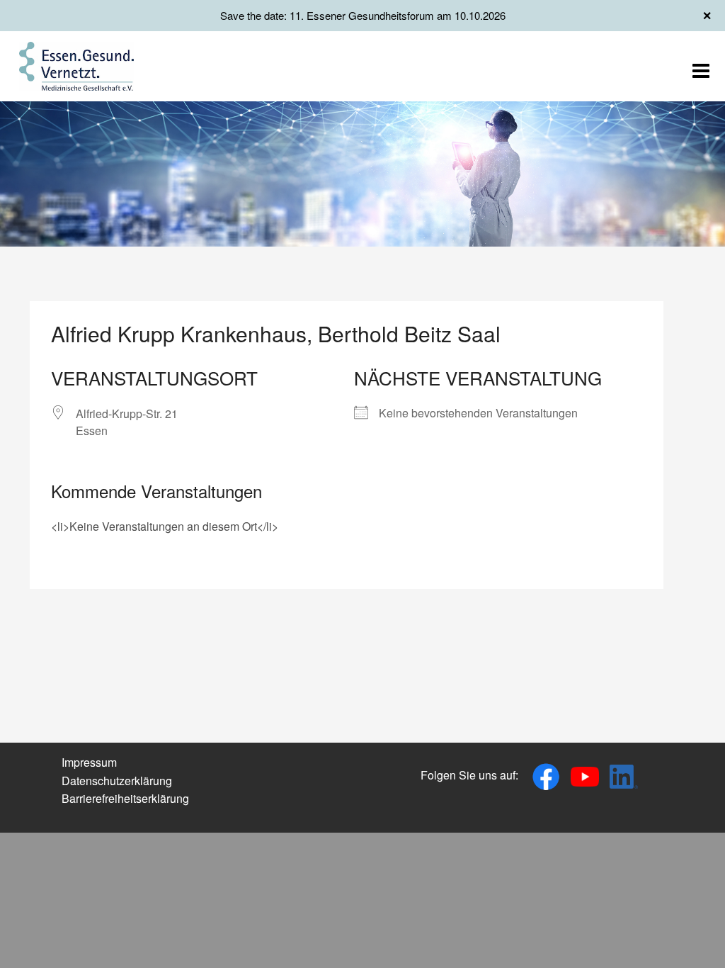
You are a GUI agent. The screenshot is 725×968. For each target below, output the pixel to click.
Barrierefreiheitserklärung (125, 798)
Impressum (89, 762)
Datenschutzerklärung (117, 780)
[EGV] (76, 65)
